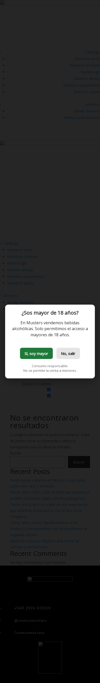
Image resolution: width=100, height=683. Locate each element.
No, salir (68, 353)
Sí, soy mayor (36, 353)
